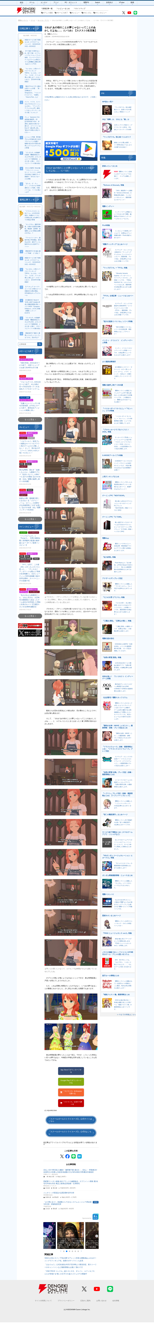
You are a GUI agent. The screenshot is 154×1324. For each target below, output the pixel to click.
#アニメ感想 (48, 13)
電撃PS (86, 2)
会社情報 (115, 1301)
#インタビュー (101, 13)
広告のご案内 (85, 1301)
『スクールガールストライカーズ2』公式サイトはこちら (70, 1120)
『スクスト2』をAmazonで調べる (72, 1092)
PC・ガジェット (71, 2)
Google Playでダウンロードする (71, 1081)
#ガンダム (87, 13)
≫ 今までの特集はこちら (126, 1014)
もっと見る (29, 419)
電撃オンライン (23, 20)
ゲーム (32, 2)
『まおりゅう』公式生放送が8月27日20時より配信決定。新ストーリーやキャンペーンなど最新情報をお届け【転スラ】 (70, 1266)
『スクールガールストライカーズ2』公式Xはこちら (69, 1133)
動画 (132, 2)
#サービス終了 (62, 13)
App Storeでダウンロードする (71, 1071)
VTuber (122, 2)
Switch (97, 2)
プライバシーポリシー (66, 1301)
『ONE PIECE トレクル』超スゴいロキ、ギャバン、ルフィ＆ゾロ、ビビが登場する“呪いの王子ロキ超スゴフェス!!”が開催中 (70, 1272)
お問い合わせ (101, 1301)
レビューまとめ (64, 8)
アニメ (56, 2)
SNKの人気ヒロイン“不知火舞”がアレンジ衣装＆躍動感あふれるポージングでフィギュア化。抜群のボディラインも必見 (70, 1259)
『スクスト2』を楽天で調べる (72, 1103)
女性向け (109, 2)
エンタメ (44, 2)
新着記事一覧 (47, 8)
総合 (21, 2)
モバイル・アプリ (43, 20)
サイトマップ (80, 8)
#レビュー (76, 13)
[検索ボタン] (39, 344)
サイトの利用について (43, 1301)
